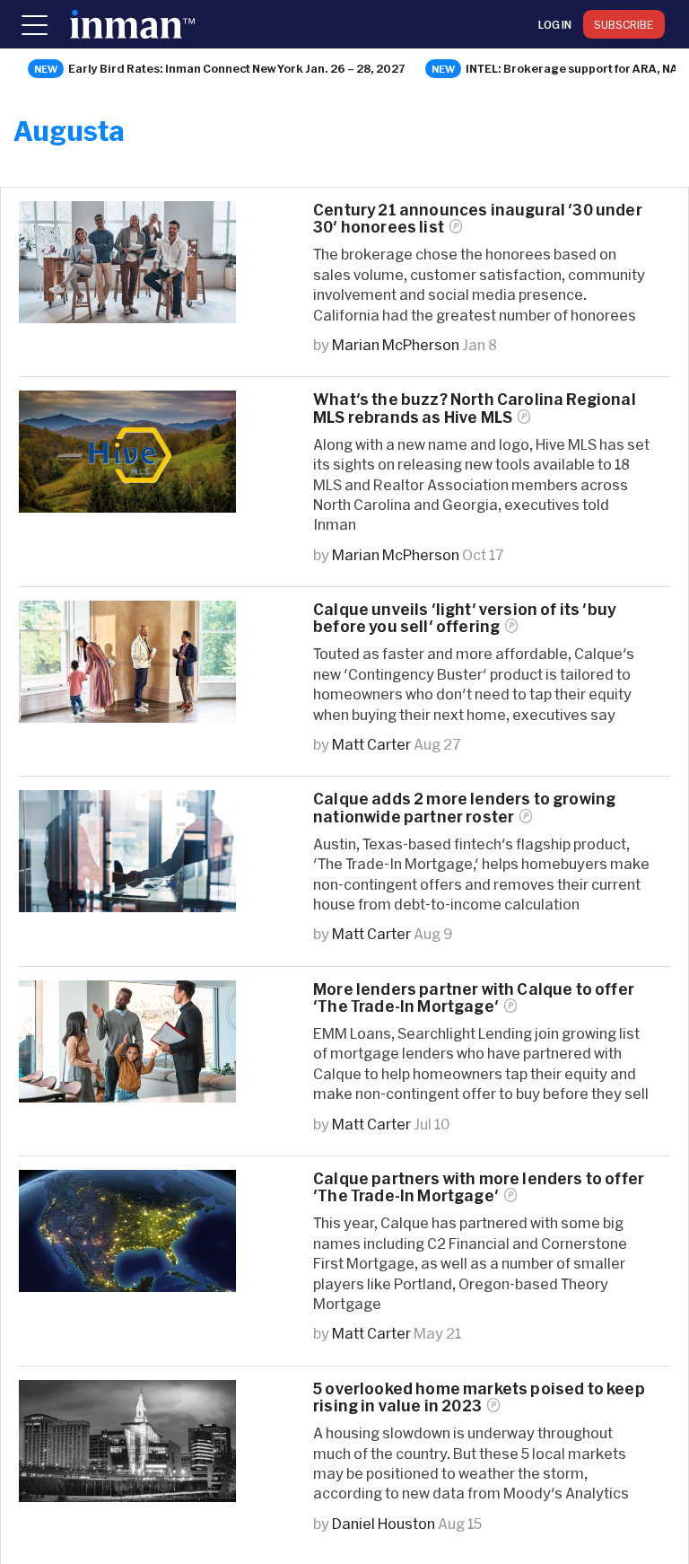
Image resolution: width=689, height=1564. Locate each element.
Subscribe (624, 24)
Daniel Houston (383, 1523)
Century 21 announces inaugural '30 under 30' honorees (477, 218)
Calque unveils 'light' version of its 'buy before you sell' (464, 618)
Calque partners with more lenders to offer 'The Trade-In (478, 1187)
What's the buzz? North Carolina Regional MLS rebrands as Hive (474, 408)
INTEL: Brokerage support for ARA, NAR (576, 68)
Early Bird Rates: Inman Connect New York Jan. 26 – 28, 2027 (237, 68)
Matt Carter (371, 743)
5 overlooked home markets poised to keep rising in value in (479, 1397)
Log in (554, 24)
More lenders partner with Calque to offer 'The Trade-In (473, 997)
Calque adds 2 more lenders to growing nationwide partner (464, 807)
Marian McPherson (395, 344)
